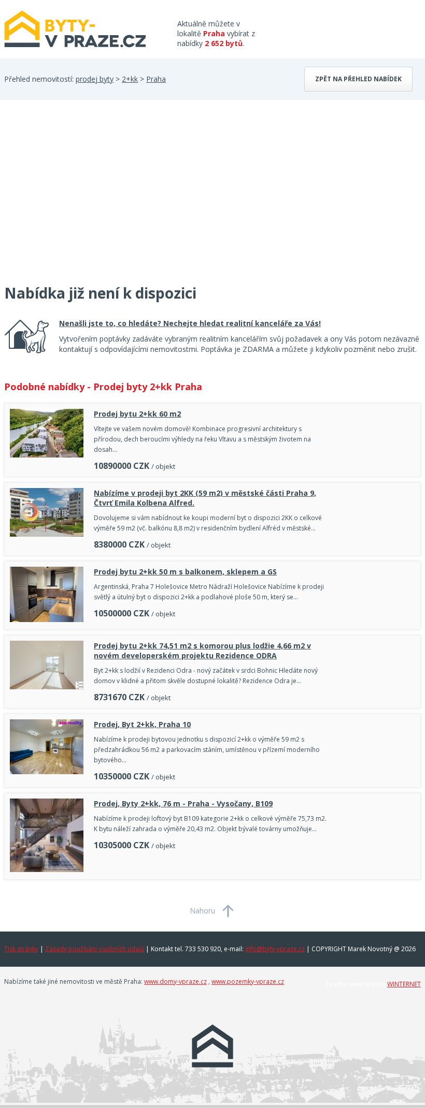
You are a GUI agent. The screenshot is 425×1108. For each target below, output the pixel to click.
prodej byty (95, 79)
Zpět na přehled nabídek (358, 79)
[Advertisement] (82, 198)
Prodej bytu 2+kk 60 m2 (137, 414)
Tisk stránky (21, 948)
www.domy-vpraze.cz (175, 981)
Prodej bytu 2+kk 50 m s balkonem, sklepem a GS (185, 572)
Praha (156, 79)
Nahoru (202, 910)
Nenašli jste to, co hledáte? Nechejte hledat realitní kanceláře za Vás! (190, 323)
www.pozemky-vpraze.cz (247, 981)
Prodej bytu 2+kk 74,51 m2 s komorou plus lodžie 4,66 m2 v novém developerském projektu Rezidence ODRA (202, 650)
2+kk (130, 79)
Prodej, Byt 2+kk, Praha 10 (142, 724)
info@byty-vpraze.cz (275, 948)
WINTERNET (404, 984)
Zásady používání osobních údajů (94, 948)
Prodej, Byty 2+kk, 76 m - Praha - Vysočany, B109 (183, 803)
